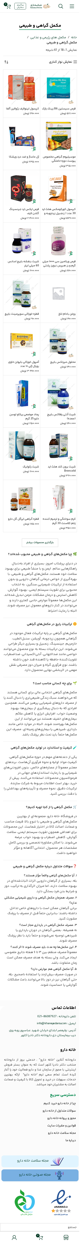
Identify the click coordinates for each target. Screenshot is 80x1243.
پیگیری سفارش (20, 6)
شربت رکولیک (31, 467)
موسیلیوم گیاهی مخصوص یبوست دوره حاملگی (59, 159)
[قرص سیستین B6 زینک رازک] (58, 88)
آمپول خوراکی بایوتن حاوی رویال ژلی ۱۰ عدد (23, 364)
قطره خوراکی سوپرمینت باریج (22, 314)
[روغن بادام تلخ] (58, 293)
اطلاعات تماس (64, 1008)
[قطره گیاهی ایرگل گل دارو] (21, 498)
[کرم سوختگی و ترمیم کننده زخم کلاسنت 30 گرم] (58, 498)
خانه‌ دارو (68, 1050)
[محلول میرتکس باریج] (58, 341)
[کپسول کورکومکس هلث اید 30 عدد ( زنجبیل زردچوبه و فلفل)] (58, 188)
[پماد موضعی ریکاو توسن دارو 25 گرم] (21, 393)
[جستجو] (61, 6)
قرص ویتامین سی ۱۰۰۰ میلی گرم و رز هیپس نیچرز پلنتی (59, 263)
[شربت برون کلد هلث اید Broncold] (58, 446)
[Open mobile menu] (72, 6)
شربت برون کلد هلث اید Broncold (62, 469)
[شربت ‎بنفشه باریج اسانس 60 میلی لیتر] (21, 241)
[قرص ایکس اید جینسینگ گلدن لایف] (21, 188)
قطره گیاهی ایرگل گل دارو (23, 519)
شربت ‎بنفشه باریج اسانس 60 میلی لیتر (23, 263)
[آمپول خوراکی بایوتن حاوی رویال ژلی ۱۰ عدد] (21, 341)
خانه (74, 37)
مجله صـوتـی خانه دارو (35, 1174)
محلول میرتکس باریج (63, 362)
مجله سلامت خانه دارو (33, 1160)
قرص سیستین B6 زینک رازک (59, 109)
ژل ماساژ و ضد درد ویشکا (24, 157)
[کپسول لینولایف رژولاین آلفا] (21, 88)
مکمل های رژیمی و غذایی (48, 37)
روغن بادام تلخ (67, 314)
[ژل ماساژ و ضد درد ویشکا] (21, 136)
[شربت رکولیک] (21, 446)
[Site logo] (40, 6)
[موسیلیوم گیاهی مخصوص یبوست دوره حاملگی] (58, 136)
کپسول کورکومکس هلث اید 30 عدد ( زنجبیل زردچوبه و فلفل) (59, 213)
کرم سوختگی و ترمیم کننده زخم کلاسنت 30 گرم (59, 521)
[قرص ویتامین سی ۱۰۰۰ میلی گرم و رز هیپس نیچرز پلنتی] (58, 241)
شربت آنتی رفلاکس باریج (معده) (61, 416)
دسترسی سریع (63, 1095)
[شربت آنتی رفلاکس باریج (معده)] (58, 393)
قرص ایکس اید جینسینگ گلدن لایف (24, 211)
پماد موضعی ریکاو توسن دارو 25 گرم (24, 416)
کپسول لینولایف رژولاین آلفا (22, 109)
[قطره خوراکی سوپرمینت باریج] (21, 293)
